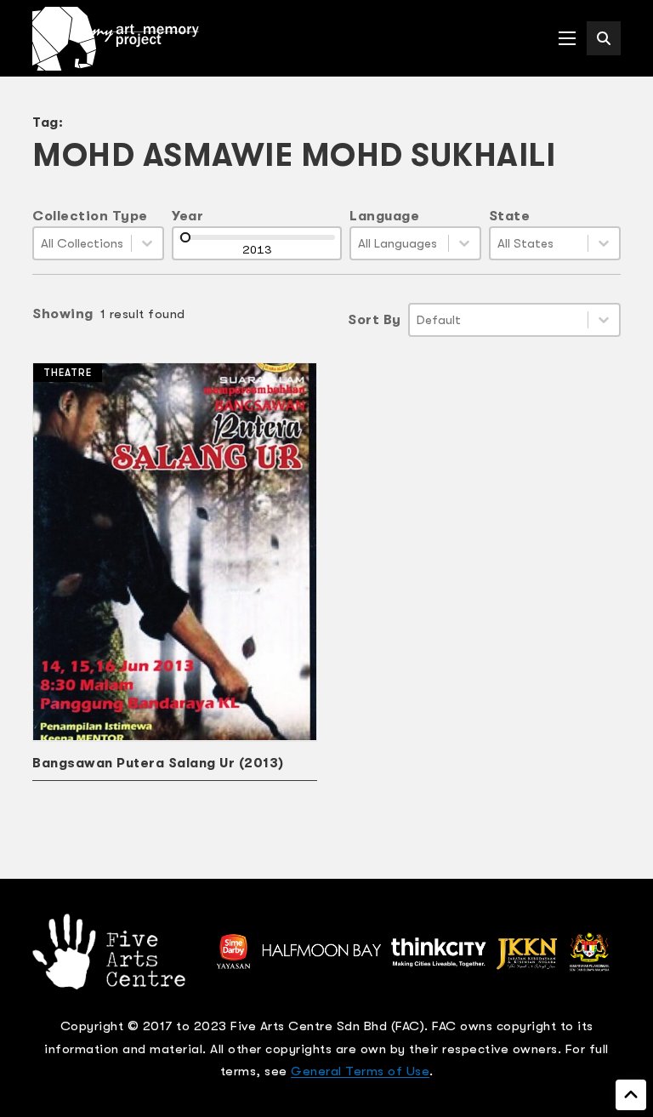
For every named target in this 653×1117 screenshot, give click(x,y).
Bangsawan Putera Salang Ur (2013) (158, 763)
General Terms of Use (360, 1071)
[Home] (115, 39)
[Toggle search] (604, 38)
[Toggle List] (147, 243)
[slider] (185, 237)
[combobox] (82, 243)
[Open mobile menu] (567, 38)
